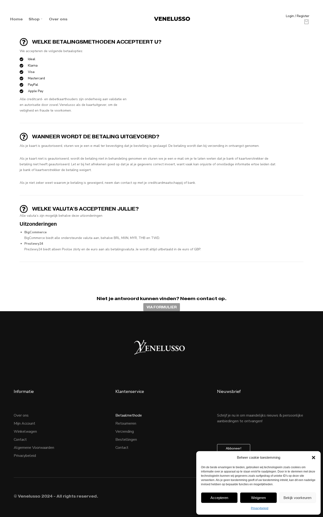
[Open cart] (306, 22)
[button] (313, 457)
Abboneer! (233, 448)
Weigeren (258, 498)
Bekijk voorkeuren (297, 498)
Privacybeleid (259, 508)
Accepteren (219, 498)
